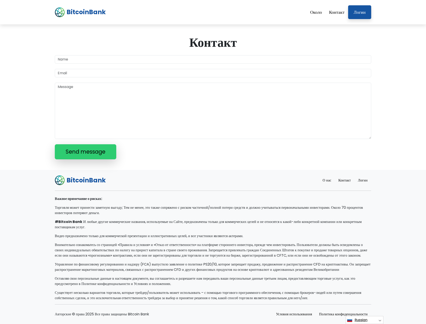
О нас (327, 180)
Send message (85, 151)
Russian (361, 319)
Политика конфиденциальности (343, 314)
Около (316, 12)
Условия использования (294, 314)
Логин (360, 12)
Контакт (337, 12)
